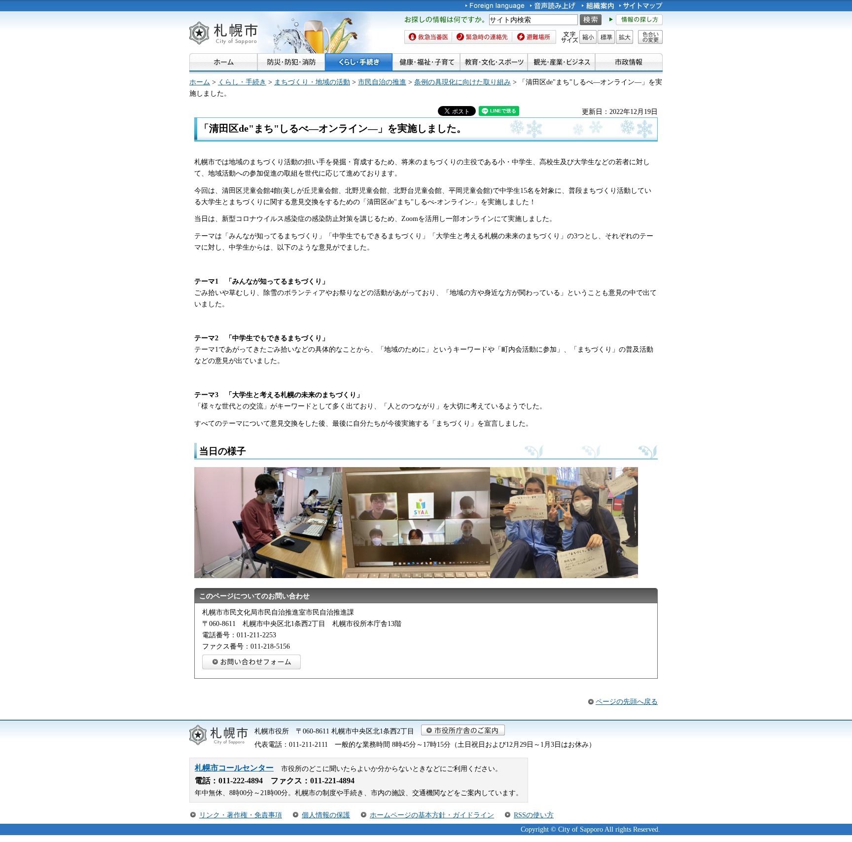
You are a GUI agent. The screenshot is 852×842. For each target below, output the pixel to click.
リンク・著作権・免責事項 (240, 815)
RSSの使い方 (534, 815)
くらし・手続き (242, 82)
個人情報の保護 (326, 815)
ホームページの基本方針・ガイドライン (432, 815)
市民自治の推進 (382, 82)
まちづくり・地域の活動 (312, 82)
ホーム (199, 82)
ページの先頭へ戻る (627, 701)
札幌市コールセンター (234, 768)
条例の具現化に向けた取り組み (462, 82)
